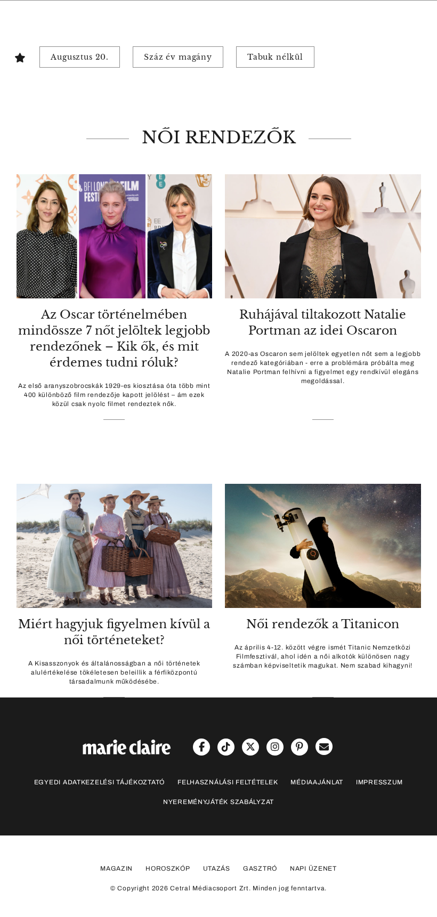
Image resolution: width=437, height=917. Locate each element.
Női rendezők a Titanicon (322, 624)
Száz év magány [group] (178, 57)
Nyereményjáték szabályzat (218, 802)
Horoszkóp (167, 868)
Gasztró (260, 868)
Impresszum (379, 782)
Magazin (116, 868)
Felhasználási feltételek (227, 782)
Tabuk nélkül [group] (275, 57)
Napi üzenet (313, 868)
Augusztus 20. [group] (80, 57)
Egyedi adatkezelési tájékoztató (99, 782)
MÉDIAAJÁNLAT (316, 782)
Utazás (216, 868)
